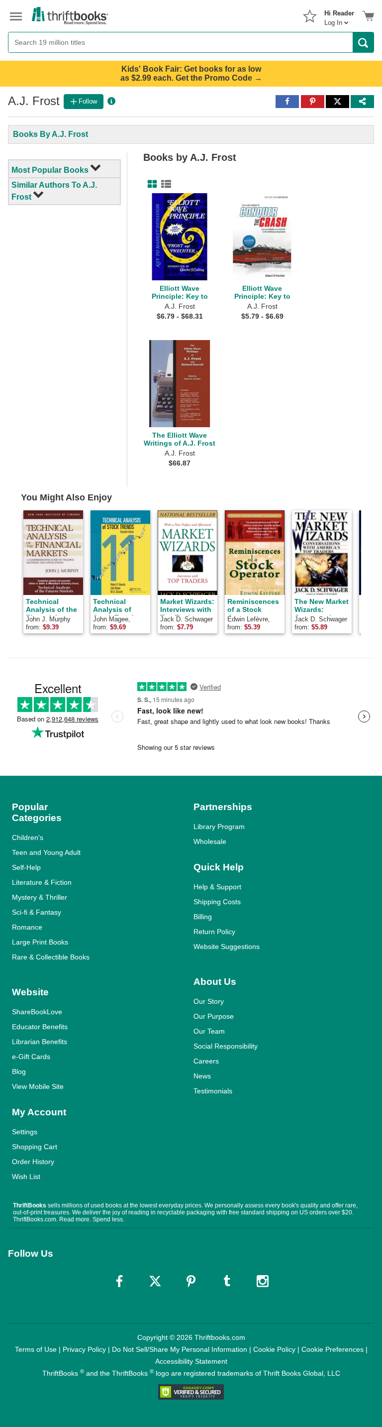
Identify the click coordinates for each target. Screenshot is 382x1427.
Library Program (219, 827)
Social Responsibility (225, 1046)
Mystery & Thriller (39, 897)
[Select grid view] (150, 184)
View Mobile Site (38, 1086)
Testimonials (212, 1091)
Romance (27, 927)
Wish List (26, 1177)
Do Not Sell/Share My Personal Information (179, 1349)
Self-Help (26, 867)
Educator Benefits (40, 1027)
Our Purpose (213, 1016)
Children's (27, 837)
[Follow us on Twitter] (155, 1281)
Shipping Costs (217, 902)
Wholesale (209, 841)
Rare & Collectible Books (51, 957)
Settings (24, 1132)
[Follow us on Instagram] (263, 1281)
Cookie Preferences (332, 1349)
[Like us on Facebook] (119, 1281)
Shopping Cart (34, 1147)
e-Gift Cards (31, 1057)
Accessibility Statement (191, 1361)
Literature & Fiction (42, 882)
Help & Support (217, 887)
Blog (19, 1071)
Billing (202, 917)
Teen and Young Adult (46, 852)
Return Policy (214, 932)
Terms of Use (36, 1349)
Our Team (209, 1031)
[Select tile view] (164, 184)
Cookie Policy (274, 1349)
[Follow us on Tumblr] (227, 1281)
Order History (33, 1162)
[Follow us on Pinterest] (191, 1281)
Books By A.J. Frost (50, 134)
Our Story (208, 1001)
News (202, 1076)
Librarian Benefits (39, 1042)
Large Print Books (40, 942)
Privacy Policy (84, 1349)
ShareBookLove (37, 1012)
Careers (206, 1061)
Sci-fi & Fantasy (36, 912)
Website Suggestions (226, 947)
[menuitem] (339, 14)
